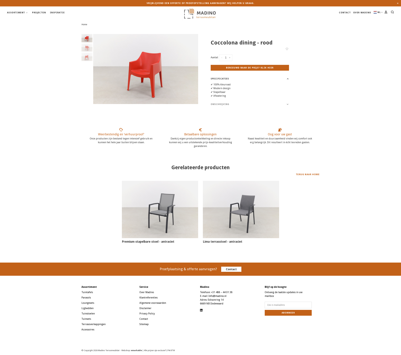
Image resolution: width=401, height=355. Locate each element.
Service (143, 286)
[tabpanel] (145, 69)
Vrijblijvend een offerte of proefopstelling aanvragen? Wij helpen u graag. (201, 3)
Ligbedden (87, 308)
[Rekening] (386, 12)
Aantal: (214, 57)
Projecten (39, 12)
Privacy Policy (147, 313)
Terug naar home (308, 174)
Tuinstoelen (88, 313)
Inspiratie (57, 12)
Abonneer (288, 312)
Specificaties (220, 78)
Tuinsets (86, 318)
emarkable (136, 350)
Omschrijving (220, 104)
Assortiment (16, 12)
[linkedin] (201, 310)
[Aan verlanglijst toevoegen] (287, 49)
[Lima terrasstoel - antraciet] (241, 209)
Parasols (86, 297)
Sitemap (144, 324)
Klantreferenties (148, 297)
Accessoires (87, 329)
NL (379, 12)
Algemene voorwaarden (152, 302)
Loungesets (87, 302)
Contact (345, 12)
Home (84, 24)
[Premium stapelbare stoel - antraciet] (160, 209)
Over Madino (362, 12)
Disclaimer (145, 308)
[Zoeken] (393, 12)
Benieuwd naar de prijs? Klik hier (249, 67)
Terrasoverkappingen (93, 324)
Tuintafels (87, 292)
